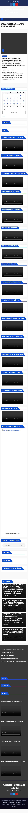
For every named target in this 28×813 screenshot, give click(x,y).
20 (14, 103)
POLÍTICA (13, 804)
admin (14, 595)
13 (14, 101)
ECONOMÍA (18, 802)
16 (23, 101)
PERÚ (8, 804)
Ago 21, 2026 (7, 595)
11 (7, 101)
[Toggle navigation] (14, 19)
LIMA (23, 802)
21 (17, 103)
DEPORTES (11, 802)
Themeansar (24, 800)
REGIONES (18, 804)
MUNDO (3, 804)
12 (10, 101)
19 (10, 103)
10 (4, 101)
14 (17, 101)
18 (7, 103)
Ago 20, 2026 (7, 622)
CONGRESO (5, 802)
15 (20, 101)
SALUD (23, 804)
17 (4, 103)
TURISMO (13, 806)
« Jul (3, 116)
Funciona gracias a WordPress (7, 800)
